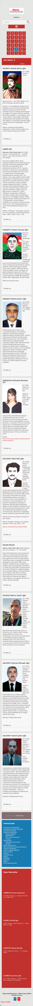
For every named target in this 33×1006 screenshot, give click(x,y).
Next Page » (20, 815)
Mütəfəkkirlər (10, 835)
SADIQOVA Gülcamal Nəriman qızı (15, 381)
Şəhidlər (16, 63)
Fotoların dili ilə (8, 855)
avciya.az (16, 17)
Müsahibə (7, 858)
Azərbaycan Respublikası (12, 827)
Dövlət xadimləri (11, 834)
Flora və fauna (8, 852)
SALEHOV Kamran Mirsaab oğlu (16, 663)
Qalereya (6, 860)
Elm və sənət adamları (13, 837)
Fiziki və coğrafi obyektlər (11, 850)
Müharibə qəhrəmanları (13, 842)
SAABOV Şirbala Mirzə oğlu (14, 68)
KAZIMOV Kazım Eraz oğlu (12, 975)
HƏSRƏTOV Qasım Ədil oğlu (13, 948)
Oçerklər (6, 853)
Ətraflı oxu (8, 139)
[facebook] (15, 999)
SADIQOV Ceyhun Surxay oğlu (15, 230)
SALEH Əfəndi (9, 545)
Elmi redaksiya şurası (10, 863)
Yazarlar (8, 839)
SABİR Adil (7, 149)
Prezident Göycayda (10, 831)
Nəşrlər (6, 856)
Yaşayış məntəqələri (10, 848)
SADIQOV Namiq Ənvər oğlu (14, 299)
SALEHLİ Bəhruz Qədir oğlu (14, 595)
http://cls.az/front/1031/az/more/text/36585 (15, 527)
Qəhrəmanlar (7, 63)
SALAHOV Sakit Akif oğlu (13, 459)
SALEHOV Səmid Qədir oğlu (14, 736)
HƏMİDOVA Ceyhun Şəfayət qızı (14, 893)
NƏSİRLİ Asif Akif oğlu (11, 920)
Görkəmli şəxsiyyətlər (10, 832)
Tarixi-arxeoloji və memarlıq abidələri (15, 847)
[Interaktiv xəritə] (19, 999)
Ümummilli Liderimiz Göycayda (13, 829)
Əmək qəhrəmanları (10, 845)
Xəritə (5, 861)
